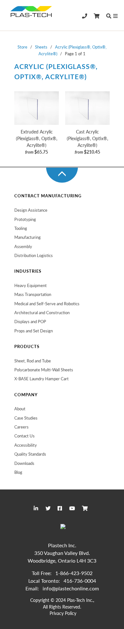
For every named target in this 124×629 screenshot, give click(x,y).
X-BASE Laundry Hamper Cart (41, 378)
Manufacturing (27, 237)
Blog (18, 472)
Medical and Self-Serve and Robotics (46, 303)
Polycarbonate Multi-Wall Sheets (43, 369)
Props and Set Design (33, 330)
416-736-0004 (80, 581)
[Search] (108, 16)
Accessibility (25, 445)
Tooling (20, 228)
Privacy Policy (63, 613)
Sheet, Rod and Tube (32, 360)
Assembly (23, 246)
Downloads (24, 463)
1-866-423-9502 (74, 573)
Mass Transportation (32, 294)
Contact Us (24, 435)
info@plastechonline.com (71, 588)
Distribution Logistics (33, 255)
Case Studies (26, 418)
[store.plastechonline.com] (31, 15)
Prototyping (25, 219)
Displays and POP (30, 321)
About (19, 408)
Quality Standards (30, 454)
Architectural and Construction (42, 312)
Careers (21, 426)
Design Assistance (30, 210)
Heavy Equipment (30, 285)
